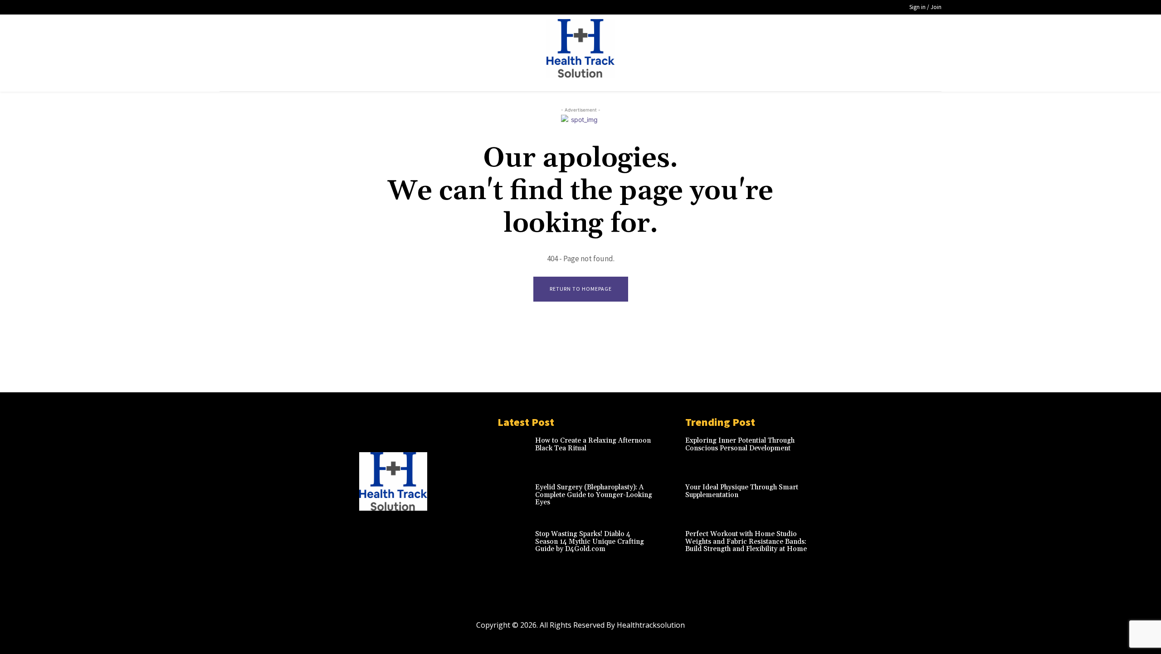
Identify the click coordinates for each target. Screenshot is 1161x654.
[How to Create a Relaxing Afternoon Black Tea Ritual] (514, 452)
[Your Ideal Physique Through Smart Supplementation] (834, 498)
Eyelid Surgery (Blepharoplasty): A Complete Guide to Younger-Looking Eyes (593, 495)
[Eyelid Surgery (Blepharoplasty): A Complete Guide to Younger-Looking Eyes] (514, 498)
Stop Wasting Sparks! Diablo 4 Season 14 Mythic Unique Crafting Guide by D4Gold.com (589, 541)
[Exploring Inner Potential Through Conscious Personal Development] (834, 452)
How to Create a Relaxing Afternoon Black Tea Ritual (593, 444)
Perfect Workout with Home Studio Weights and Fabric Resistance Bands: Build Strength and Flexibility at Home (746, 541)
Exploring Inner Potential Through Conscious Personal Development (740, 444)
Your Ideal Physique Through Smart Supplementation (741, 491)
